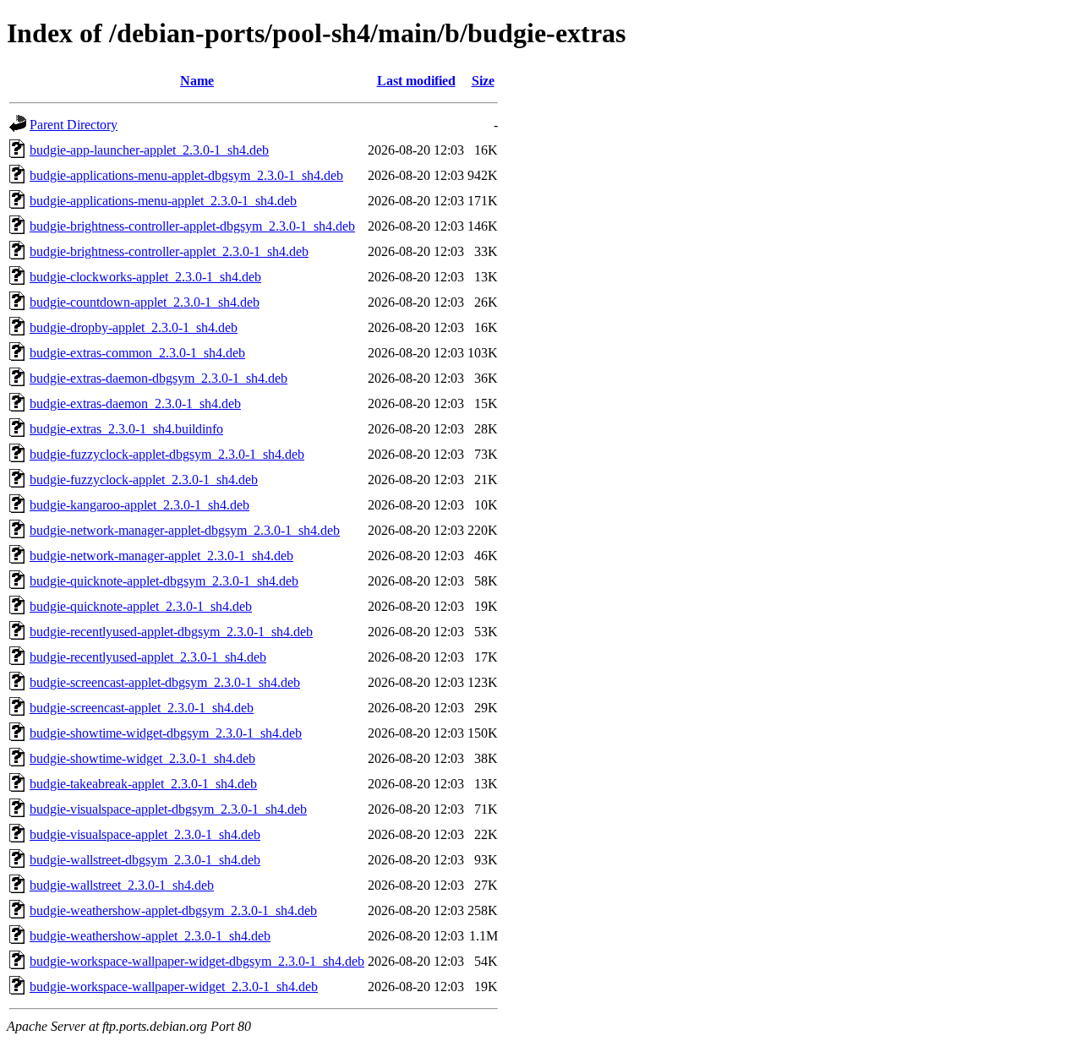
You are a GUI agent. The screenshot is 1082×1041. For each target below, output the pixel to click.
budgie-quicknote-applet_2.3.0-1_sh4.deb (141, 606)
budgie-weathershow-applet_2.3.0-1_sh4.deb (150, 936)
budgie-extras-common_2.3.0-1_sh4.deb (137, 353)
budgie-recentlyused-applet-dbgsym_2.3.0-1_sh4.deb (171, 631)
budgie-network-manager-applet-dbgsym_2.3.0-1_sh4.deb (185, 530)
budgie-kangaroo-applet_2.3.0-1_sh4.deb (139, 505)
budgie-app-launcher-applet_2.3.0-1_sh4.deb (149, 150)
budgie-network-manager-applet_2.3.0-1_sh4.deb (161, 555)
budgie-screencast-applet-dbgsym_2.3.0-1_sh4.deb (165, 682)
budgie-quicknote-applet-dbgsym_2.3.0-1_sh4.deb (164, 581)
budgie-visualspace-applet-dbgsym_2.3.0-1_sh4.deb (168, 809)
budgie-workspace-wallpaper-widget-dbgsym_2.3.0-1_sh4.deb (197, 961)
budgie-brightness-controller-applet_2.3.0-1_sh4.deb (169, 251)
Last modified (416, 81)
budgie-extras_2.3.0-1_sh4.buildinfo (126, 429)
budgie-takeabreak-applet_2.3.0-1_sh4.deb (143, 784)
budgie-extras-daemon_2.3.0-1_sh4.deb (135, 403)
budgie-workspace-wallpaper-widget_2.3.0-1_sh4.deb (174, 986)
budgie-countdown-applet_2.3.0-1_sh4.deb (145, 302)
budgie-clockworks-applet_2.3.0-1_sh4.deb (145, 277)
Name (197, 81)
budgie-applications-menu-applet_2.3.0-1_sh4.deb (163, 200)
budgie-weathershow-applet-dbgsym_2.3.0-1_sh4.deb (173, 910)
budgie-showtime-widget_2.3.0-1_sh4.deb (142, 758)
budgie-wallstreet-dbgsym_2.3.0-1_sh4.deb (145, 860)
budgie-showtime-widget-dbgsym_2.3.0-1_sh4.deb (166, 733)
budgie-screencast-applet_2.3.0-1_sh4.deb (142, 707)
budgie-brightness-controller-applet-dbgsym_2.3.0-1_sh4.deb (192, 226)
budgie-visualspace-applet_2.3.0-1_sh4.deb (145, 834)
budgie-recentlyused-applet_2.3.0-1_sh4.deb (148, 657)
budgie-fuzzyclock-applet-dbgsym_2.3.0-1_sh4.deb (167, 454)
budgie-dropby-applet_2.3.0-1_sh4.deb (134, 327)
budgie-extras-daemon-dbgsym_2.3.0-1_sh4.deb (158, 378)
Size (483, 81)
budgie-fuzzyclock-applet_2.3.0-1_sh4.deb (144, 479)
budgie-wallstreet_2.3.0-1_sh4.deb (122, 885)
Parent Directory (73, 124)
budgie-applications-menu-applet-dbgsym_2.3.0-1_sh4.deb (186, 175)
